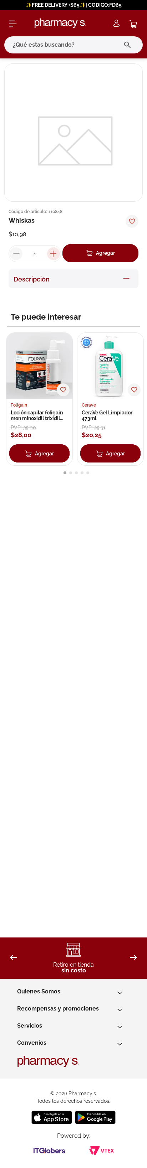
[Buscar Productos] (129, 44)
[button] (65, 472)
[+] (53, 253)
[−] (16, 253)
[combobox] (73, 44)
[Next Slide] (133, 958)
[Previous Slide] (13, 958)
